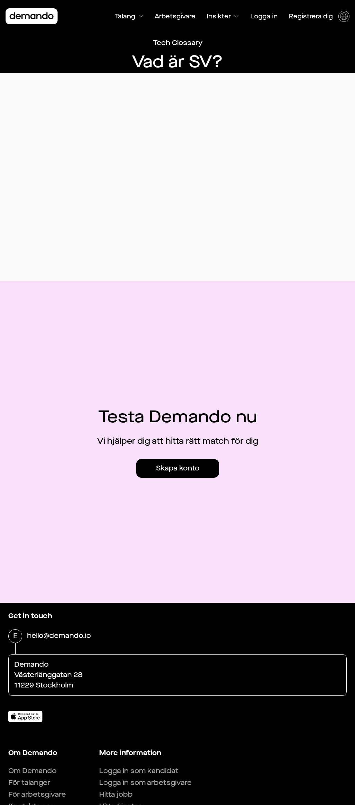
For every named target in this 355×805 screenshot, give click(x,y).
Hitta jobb (116, 794)
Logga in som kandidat (139, 771)
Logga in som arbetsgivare (145, 782)
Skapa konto (177, 468)
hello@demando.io (59, 635)
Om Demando (32, 771)
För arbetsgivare (37, 794)
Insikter (219, 16)
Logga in (264, 16)
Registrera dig (311, 16)
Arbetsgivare (175, 16)
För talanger (29, 782)
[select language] (343, 16)
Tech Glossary (177, 42)
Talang (125, 16)
